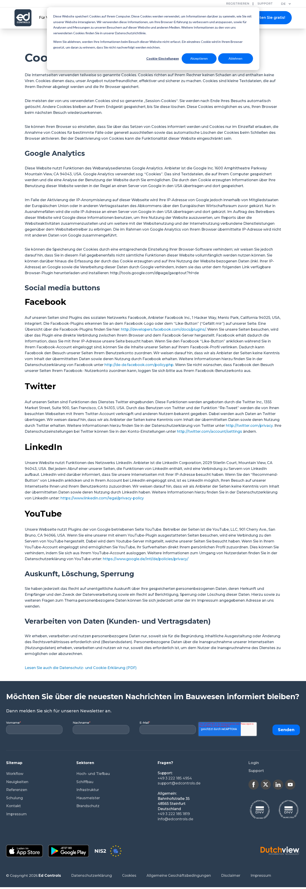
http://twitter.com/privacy (249, 425)
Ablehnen (235, 58)
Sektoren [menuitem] (85, 763)
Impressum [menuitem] (16, 814)
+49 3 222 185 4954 (175, 778)
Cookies (129, 875)
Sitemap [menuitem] (14, 763)
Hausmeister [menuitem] (88, 798)
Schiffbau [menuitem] (84, 782)
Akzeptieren (199, 58)
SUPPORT (265, 3)
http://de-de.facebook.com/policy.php (138, 365)
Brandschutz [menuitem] (87, 806)
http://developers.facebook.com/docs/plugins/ (163, 329)
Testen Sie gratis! (269, 17)
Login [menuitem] (253, 763)
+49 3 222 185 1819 (174, 814)
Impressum (261, 875)
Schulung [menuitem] (14, 798)
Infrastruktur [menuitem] (87, 790)
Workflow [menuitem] (14, 774)
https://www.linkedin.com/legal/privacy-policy (102, 498)
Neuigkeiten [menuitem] (17, 782)
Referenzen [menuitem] (16, 790)
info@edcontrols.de (175, 819)
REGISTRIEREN (237, 3)
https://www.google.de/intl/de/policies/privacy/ (145, 559)
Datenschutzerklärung (91, 875)
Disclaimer (230, 875)
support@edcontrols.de (179, 783)
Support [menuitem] (256, 771)
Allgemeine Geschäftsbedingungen (179, 875)
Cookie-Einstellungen (162, 58)
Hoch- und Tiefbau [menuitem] (93, 774)
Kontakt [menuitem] (13, 806)
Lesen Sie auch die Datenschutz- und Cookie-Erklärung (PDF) (81, 668)
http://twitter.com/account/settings (209, 431)
